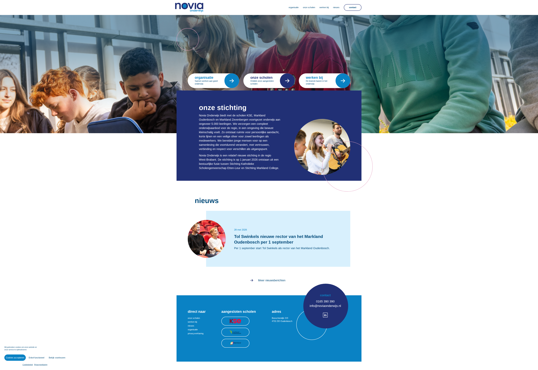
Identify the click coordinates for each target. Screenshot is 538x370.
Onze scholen (309, 7)
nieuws (191, 326)
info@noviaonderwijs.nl (325, 306)
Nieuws (336, 7)
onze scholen (194, 318)
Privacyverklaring (40, 365)
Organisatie (294, 7)
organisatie (193, 329)
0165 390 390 (325, 301)
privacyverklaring (195, 333)
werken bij (192, 322)
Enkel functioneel (36, 357)
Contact (352, 7)
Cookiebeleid (28, 365)
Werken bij (324, 7)
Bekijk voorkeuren (57, 357)
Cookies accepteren (15, 357)
